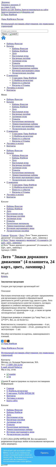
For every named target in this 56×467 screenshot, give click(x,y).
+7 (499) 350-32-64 (13, 365)
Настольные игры (20, 56)
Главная (4, 235)
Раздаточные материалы (23, 65)
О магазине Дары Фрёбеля (24, 78)
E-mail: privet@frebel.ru (11, 367)
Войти (18, 9)
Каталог (10, 46)
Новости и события (21, 83)
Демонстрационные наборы (25, 68)
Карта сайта (12, 400)
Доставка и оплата (15, 87)
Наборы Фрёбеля (20, 51)
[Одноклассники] (5, 341)
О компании (12, 75)
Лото (14, 53)
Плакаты (16, 63)
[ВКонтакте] (2, 341)
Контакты (11, 90)
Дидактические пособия (23, 73)
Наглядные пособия (21, 58)
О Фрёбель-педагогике (22, 80)
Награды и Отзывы (21, 85)
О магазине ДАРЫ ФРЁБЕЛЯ (20, 393)
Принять (45, 453)
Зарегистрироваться (10, 12)
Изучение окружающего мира (26, 70)
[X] (8, 341)
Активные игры (19, 61)
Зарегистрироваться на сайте (34, 9)
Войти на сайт (8, 9)
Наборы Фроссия (14, 43)
